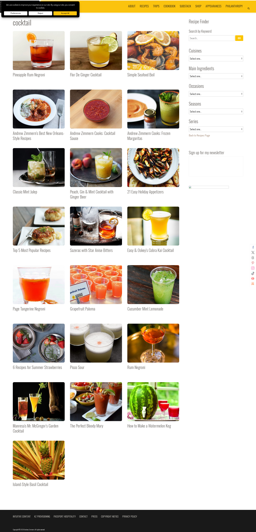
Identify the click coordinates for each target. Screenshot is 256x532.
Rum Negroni (153, 350)
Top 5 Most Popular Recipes (39, 233)
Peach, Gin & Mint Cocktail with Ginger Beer (96, 174)
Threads (253, 258)
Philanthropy (234, 6)
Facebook (253, 247)
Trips (156, 6)
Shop (198, 6)
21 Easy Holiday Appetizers (153, 174)
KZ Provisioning (42, 516)
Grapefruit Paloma (96, 291)
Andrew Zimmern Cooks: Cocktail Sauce (96, 116)
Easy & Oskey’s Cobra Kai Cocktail (153, 233)
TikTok (253, 273)
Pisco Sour (96, 350)
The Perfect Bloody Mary (96, 408)
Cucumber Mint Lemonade (153, 291)
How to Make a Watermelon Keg (153, 408)
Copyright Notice (110, 516)
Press (94, 516)
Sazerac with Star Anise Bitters (96, 233)
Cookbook (169, 6)
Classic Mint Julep (39, 174)
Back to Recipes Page (199, 135)
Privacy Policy (129, 516)
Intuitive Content (22, 516)
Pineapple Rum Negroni (39, 57)
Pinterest (253, 263)
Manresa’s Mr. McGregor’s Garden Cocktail (39, 408)
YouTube (253, 278)
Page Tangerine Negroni (39, 291)
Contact (83, 516)
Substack (185, 6)
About (131, 6)
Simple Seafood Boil (153, 57)
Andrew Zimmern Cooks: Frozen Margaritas (153, 116)
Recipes (144, 6)
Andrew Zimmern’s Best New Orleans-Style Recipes (39, 116)
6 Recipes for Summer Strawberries (39, 350)
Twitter (253, 252)
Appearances (213, 6)
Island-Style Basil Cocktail (39, 467)
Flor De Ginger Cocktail (96, 57)
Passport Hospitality (65, 516)
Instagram (253, 268)
